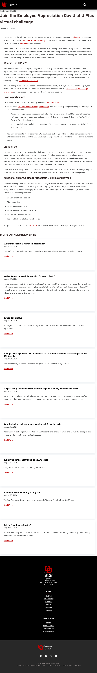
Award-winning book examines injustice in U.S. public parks (32, 424)
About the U (63, 666)
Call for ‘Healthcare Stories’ (17, 525)
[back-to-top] (94, 668)
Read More (8, 256)
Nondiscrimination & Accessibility (28, 666)
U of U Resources (48, 631)
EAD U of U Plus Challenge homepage (33, 106)
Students (48, 602)
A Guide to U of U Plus (28, 80)
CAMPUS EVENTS (48, 626)
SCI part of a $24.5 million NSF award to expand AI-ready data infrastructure (41, 388)
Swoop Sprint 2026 (13, 318)
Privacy (55, 666)
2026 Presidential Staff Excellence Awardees (26, 460)
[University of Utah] (48, 647)
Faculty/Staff (48, 599)
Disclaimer (47, 666)
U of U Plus (24, 43)
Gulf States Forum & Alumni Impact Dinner (24, 243)
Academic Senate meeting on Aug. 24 (22, 492)
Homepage (48, 596)
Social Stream (49, 628)
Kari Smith (33, 225)
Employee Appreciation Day (33, 40)
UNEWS (48, 623)
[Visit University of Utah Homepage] (4, 5)
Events (48, 604)
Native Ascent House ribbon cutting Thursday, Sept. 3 (29, 276)
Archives (48, 607)
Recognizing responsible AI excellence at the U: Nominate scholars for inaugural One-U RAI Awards (46, 355)
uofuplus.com (53, 102)
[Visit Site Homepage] (48, 576)
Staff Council (76, 37)
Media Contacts (75, 666)
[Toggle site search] (85, 5)
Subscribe (48, 610)
